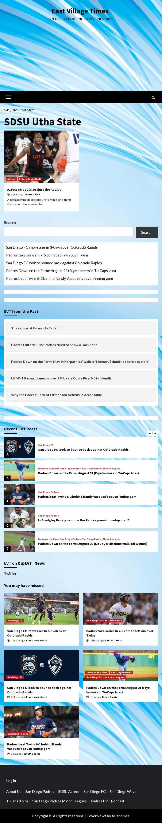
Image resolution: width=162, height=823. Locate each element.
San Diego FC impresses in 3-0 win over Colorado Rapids (52, 247)
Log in (11, 780)
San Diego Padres (70, 468)
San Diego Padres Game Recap (104, 620)
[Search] (153, 98)
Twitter (10, 573)
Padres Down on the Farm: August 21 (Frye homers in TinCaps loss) (61, 270)
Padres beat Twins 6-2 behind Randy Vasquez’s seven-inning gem (59, 278)
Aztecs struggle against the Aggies (34, 189)
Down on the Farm (48, 468)
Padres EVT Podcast (107, 801)
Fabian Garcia (113, 640)
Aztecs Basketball (30, 179)
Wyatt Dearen (32, 753)
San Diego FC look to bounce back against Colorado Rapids (54, 262)
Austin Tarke (32, 194)
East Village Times (80, 11)
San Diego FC (45, 445)
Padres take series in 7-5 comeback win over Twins (47, 255)
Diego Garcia (109, 697)
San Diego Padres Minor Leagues (101, 468)
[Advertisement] (81, 59)
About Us (13, 791)
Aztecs (11, 179)
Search (10, 222)
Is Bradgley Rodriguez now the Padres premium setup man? (83, 520)
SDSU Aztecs (69, 791)
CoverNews (96, 816)
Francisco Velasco (36, 640)
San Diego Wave (123, 791)
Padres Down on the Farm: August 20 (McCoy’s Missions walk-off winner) (92, 544)
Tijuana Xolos (17, 801)
